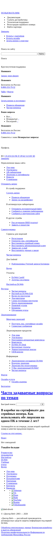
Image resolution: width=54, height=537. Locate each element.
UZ (27, 156)
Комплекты (17, 342)
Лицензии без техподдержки (24, 365)
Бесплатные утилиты (21, 347)
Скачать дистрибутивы (17, 20)
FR (16, 156)
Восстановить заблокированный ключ (29, 245)
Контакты (10, 486)
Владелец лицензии (20, 363)
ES (13, 156)
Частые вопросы (13, 107)
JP (21, 156)
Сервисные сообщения (22, 326)
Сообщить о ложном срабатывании (27, 211)
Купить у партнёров (15, 36)
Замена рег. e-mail (19, 248)
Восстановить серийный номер (26, 243)
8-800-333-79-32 (8, 87)
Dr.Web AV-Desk (19, 345)
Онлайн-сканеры (19, 382)
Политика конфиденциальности (15, 532)
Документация (13, 17)
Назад (3, 438)
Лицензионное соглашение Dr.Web (27, 361)
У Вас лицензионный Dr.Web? (25, 368)
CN (6, 156)
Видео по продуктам (21, 296)
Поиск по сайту (8, 49)
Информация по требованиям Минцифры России (23, 533)
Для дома (10, 167)
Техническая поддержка (18, 22)
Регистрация (17, 238)
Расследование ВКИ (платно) (25, 222)
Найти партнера (14, 27)
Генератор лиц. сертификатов (25, 241)
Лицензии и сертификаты (17, 174)
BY (31, 156)
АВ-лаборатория (13, 172)
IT (19, 156)
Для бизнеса (11, 170)
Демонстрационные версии (24, 349)
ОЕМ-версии (17, 352)
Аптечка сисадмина (20, 280)
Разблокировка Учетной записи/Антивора (30, 264)
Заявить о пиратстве (21, 225)
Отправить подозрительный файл (27, 209)
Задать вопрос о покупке (17, 41)
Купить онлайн (13, 38)
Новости (10, 177)
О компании (11, 179)
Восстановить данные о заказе (25, 250)
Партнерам (11, 481)
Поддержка (11, 476)
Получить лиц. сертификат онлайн (27, 324)
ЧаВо (3, 92)
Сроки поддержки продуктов (25, 301)
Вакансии (10, 488)
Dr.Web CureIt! (18, 277)
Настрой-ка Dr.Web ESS (22, 293)
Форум (10, 92)
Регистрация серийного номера (21, 24)
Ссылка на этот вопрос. (11, 433)
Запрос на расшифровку (22, 200)
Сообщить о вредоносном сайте (26, 213)
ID (34, 156)
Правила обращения (15, 105)
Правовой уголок (19, 305)
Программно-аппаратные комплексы (28, 340)
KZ (24, 156)
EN (10, 156)
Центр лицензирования (22, 303)
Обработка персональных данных (16, 527)
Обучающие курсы (20, 310)
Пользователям (13, 478)
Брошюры (16, 308)
